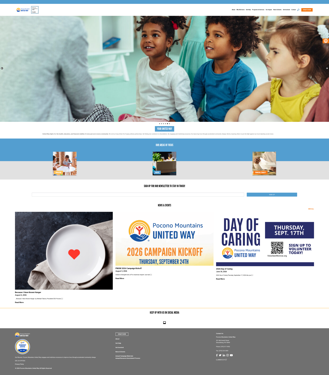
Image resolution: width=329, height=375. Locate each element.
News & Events (120, 352)
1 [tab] (159, 123)
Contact (293, 9)
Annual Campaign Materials (124, 356)
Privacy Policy (19, 364)
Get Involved (286, 9)
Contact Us (219, 333)
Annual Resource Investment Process (127, 358)
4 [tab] (165, 123)
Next (327, 68)
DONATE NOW (307, 10)
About (233, 9)
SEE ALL (311, 209)
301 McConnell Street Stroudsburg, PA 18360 (223, 341)
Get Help (248, 9)
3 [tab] (163, 123)
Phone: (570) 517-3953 (223, 346)
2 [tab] (161, 123)
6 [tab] (169, 123)
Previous (2, 68)
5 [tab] (167, 123)
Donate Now (122, 334)
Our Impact (269, 9)
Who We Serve (241, 9)
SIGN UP (272, 195)
